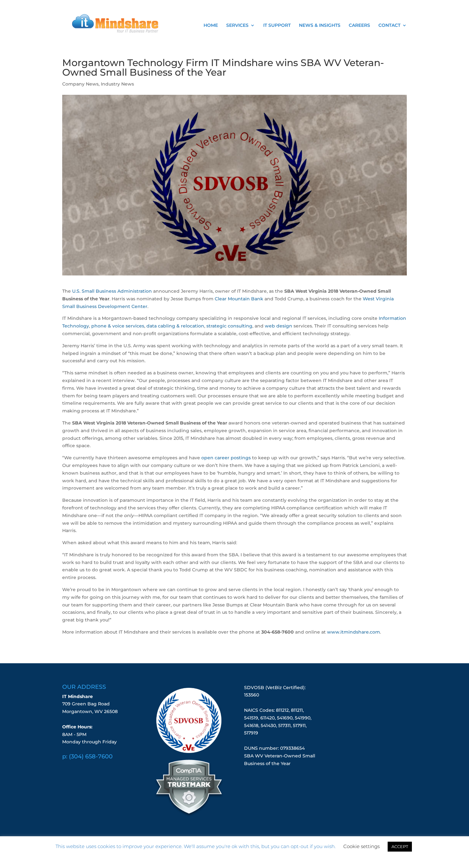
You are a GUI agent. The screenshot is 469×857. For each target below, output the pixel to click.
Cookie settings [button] (361, 846)
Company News (80, 84)
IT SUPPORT (277, 25)
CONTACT (389, 25)
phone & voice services (117, 326)
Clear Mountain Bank (239, 299)
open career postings (226, 458)
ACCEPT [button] (399, 846)
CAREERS (359, 25)
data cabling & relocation (175, 326)
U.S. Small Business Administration (112, 291)
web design (278, 326)
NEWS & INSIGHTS (319, 25)
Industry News (117, 84)
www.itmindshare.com (353, 632)
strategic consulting (229, 326)
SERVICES (237, 25)
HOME (211, 25)
